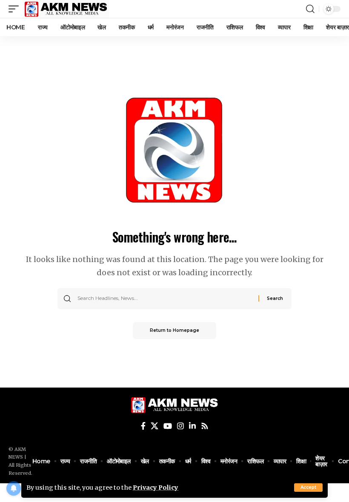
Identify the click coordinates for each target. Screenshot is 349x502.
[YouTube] (167, 426)
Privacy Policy (155, 487)
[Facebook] (143, 426)
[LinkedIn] (192, 426)
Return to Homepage (174, 330)
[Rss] (205, 426)
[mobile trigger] (16, 9)
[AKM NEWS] (66, 9)
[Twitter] (154, 426)
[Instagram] (180, 426)
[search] (310, 9)
